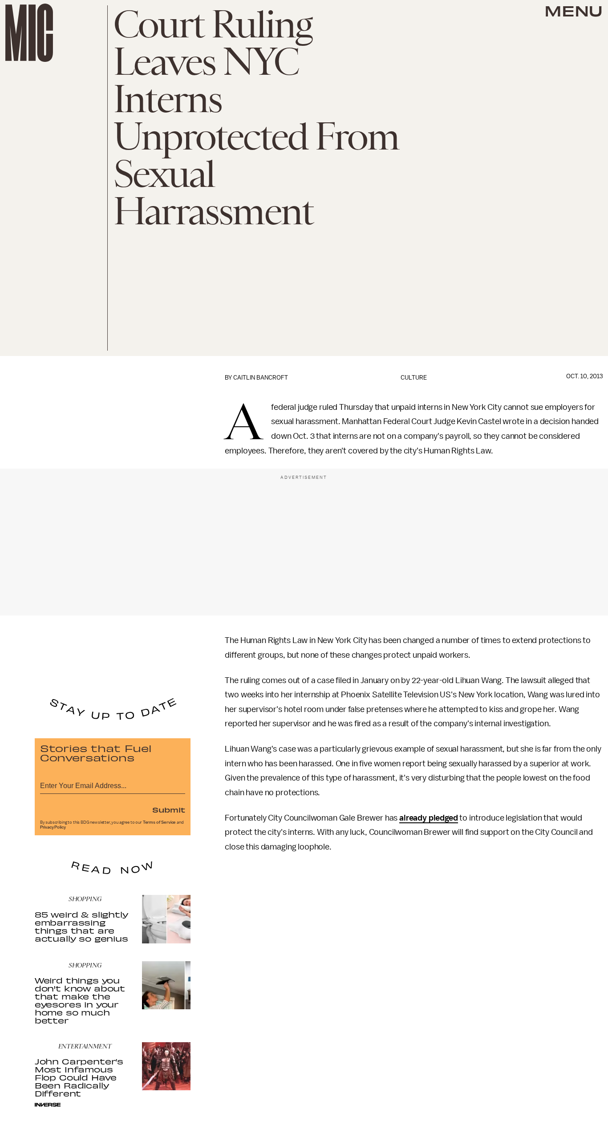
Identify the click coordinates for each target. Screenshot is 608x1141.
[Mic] (29, 33)
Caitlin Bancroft (260, 377)
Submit (168, 809)
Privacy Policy (53, 827)
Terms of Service (159, 822)
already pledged (428, 817)
